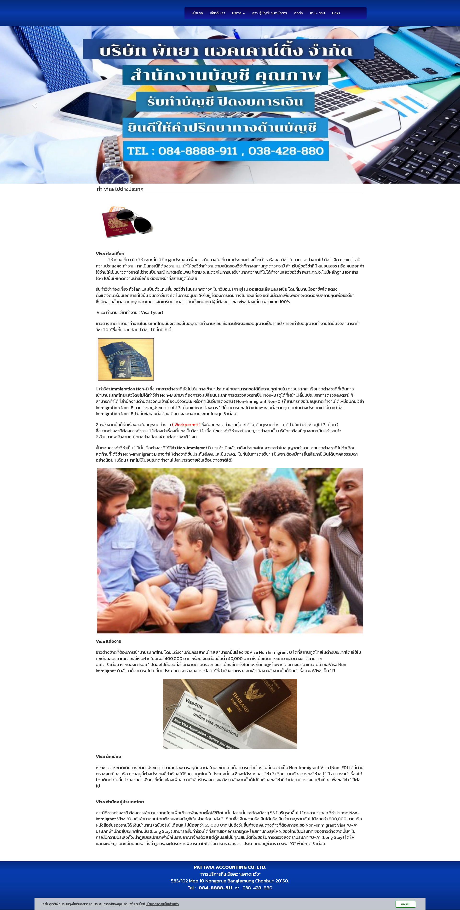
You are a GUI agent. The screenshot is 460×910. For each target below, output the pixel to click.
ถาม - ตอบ (317, 13)
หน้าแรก (197, 13)
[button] (34, 105)
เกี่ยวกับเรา (217, 13)
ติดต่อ (298, 13)
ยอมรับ (405, 904)
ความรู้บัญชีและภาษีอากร (269, 13)
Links (336, 13)
